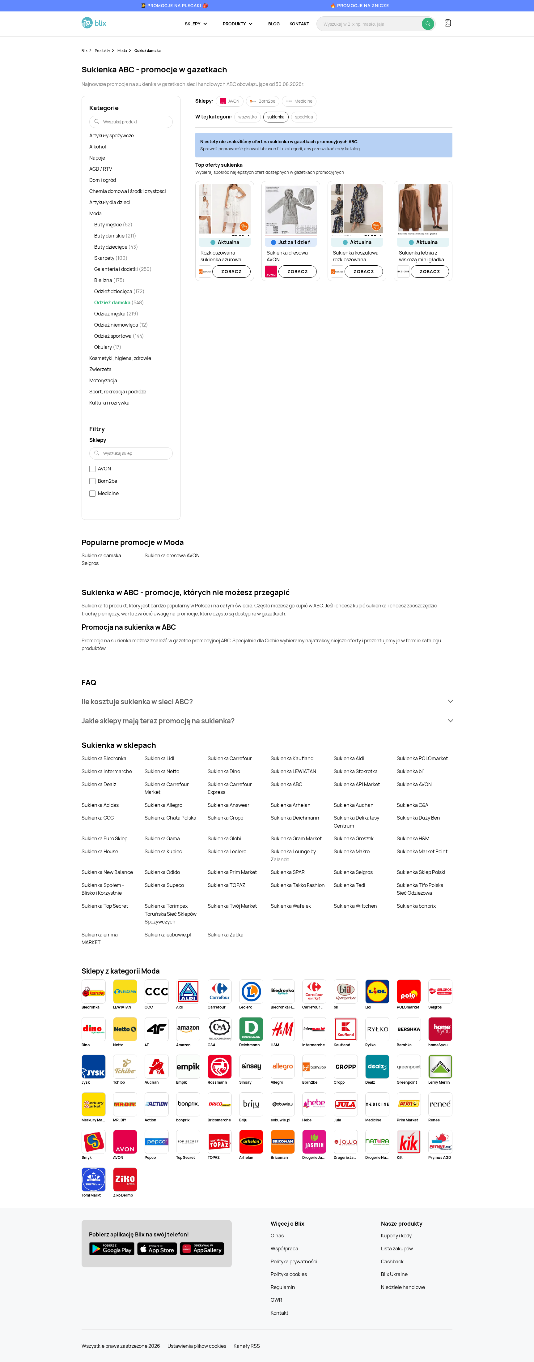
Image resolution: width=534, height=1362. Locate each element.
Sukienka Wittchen (355, 905)
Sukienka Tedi (349, 885)
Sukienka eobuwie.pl (168, 934)
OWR (276, 1299)
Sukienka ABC (286, 784)
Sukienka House (100, 851)
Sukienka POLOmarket (422, 758)
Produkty (102, 50)
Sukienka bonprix (416, 905)
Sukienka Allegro (163, 805)
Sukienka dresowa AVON (172, 555)
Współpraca (284, 1248)
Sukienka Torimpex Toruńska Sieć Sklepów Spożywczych (171, 913)
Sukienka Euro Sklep (104, 838)
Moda (122, 50)
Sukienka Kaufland (292, 758)
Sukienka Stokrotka (356, 771)
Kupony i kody (396, 1235)
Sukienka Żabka (226, 934)
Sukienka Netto (162, 771)
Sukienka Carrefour (230, 758)
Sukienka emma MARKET (100, 938)
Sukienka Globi (224, 838)
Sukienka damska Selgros (101, 559)
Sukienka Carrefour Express (230, 788)
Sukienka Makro (352, 851)
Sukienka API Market (357, 784)
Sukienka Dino (224, 771)
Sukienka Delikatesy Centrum (356, 821)
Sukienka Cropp (225, 817)
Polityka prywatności (294, 1261)
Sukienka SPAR (288, 872)
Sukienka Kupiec (163, 851)
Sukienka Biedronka (104, 758)
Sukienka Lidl (159, 758)
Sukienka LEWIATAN (293, 771)
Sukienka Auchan (354, 805)
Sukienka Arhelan (291, 805)
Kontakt (299, 24)
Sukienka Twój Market (232, 905)
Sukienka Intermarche (107, 771)
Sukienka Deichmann (295, 817)
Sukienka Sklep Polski (421, 872)
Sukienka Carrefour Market (167, 788)
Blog (274, 24)
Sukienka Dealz (99, 784)
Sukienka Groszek (354, 838)
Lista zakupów (397, 1248)
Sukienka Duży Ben (418, 817)
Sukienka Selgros (353, 872)
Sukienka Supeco (164, 885)
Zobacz (231, 271)
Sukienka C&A (412, 805)
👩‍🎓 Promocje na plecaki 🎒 (174, 5)
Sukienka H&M (413, 838)
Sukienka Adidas (100, 805)
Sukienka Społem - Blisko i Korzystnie (103, 889)
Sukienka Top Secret (105, 905)
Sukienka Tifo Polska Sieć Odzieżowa (420, 889)
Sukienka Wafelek (291, 905)
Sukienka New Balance (107, 872)
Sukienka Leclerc (227, 851)
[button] (267, 701)
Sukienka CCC (98, 817)
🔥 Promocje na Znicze (359, 5)
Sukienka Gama (162, 838)
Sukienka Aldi (349, 758)
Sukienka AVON (414, 784)
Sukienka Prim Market (232, 872)
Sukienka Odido (162, 872)
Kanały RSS (247, 1346)
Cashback (392, 1261)
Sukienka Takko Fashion (298, 885)
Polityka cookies (289, 1274)
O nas (277, 1235)
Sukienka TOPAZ (226, 885)
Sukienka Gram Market (296, 838)
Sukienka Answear (228, 805)
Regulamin (283, 1287)
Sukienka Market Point (422, 851)
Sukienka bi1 (411, 771)
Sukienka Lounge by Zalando (293, 855)
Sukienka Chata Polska (170, 817)
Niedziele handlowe (403, 1287)
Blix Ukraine (394, 1274)
